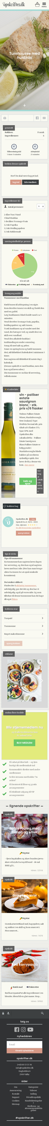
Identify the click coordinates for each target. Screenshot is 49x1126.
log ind (16, 182)
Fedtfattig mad (24, 284)
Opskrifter (13, 4)
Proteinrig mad (38, 284)
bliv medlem (30, 182)
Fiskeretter (11, 284)
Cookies (15, 1101)
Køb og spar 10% (27, 482)
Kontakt (15, 1094)
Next (41, 680)
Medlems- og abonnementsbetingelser (33, 1108)
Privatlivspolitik (33, 1097)
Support (15, 1097)
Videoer (33, 1090)
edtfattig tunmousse (26, 585)
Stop (3, 680)
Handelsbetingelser (33, 1102)
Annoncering (16, 1090)
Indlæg (33, 1094)
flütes (15, 599)
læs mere (29, 465)
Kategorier (33, 1087)
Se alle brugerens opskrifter (28, 528)
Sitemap (15, 1104)
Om (15, 1087)
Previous (8, 680)
